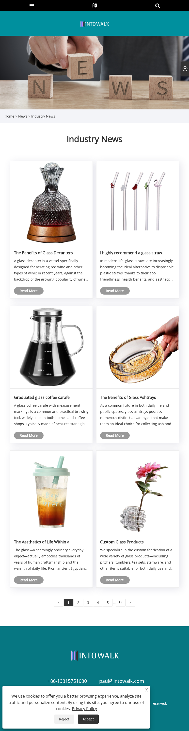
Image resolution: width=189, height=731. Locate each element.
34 (121, 602)
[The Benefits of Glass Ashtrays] (137, 346)
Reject (64, 719)
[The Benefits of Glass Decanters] (51, 202)
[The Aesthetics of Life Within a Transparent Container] (51, 491)
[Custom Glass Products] (137, 491)
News (22, 116)
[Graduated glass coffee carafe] (51, 346)
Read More (29, 290)
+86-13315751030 (67, 681)
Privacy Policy (84, 708)
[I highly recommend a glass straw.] (137, 202)
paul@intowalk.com (121, 681)
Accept (88, 719)
